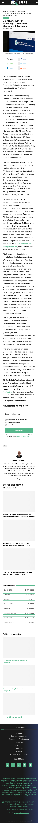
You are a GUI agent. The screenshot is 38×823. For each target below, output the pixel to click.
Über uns (19, 748)
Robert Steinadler (19, 461)
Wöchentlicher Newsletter (17, 420)
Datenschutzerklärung (22, 436)
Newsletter (19, 745)
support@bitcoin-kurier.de (21, 813)
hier (32, 809)
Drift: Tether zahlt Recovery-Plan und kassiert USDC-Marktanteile (17, 573)
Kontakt (19, 751)
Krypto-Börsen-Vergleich (12, 717)
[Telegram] (7, 765)
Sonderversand (13, 422)
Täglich (10, 425)
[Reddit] (30, 765)
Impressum (19, 733)
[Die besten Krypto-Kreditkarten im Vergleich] (19, 675)
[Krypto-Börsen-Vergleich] (19, 704)
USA (5, 445)
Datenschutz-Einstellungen (19, 739)
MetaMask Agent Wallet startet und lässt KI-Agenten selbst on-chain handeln (19, 516)
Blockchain (6, 18)
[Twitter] (19, 765)
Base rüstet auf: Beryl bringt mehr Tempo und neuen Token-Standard (16, 544)
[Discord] (24, 765)
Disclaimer (19, 742)
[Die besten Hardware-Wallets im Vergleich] (19, 647)
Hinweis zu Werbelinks (19, 755)
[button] (12, 59)
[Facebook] (13, 765)
